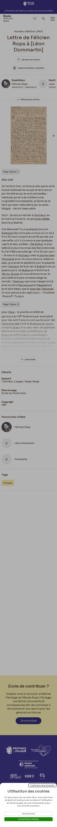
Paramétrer (28, 814)
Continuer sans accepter (42, 785)
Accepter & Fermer (28, 819)
